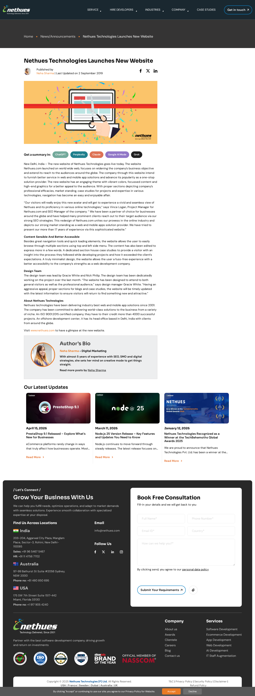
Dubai (94, 685)
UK (116, 685)
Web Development (218, 645)
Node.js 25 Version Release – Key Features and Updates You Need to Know (125, 435)
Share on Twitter (148, 71)
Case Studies (206, 10)
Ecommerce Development (224, 635)
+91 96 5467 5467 (33, 551)
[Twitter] (103, 552)
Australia (106, 685)
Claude (96, 154)
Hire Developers (121, 10)
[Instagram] (121, 552)
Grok (136, 154)
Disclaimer (220, 681)
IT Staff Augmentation (221, 656)
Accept (171, 691)
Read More (33, 457)
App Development (218, 640)
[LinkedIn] (112, 552)
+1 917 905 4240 (37, 604)
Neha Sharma (45, 73)
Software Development (221, 629)
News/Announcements (58, 36)
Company (178, 10)
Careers (170, 645)
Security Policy (203, 681)
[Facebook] (95, 552)
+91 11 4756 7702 (29, 556)
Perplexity (79, 154)
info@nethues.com (107, 530)
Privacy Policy (184, 681)
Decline (193, 691)
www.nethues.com (43, 330)
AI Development (217, 650)
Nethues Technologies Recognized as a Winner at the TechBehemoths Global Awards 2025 (192, 437)
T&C (171, 681)
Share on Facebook (140, 71)
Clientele (171, 640)
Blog (168, 650)
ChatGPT (60, 154)
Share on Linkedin (155, 71)
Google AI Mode (117, 154)
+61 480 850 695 (38, 580)
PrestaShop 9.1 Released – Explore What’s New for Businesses (55, 435)
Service (92, 10)
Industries (152, 10)
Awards (170, 635)
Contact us (172, 656)
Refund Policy (198, 685)
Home (28, 36)
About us (171, 629)
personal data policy (195, 569)
